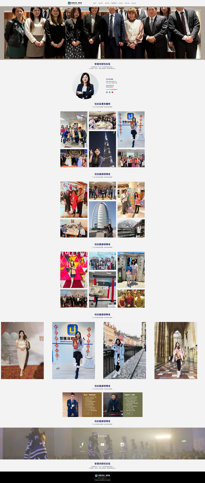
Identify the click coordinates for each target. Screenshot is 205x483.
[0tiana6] (131, 158)
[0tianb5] (73, 228)
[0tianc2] (102, 261)
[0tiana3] (131, 129)
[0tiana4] (102, 149)
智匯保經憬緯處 (102, 480)
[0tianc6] (131, 299)
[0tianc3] (131, 270)
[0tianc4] (102, 289)
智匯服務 (128, 413)
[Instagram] (112, 92)
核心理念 (87, 413)
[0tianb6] (131, 228)
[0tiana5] (73, 158)
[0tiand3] (179, 350)
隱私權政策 (108, 480)
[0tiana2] (102, 120)
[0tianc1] (73, 270)
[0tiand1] (26, 350)
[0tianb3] (131, 200)
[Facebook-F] (107, 92)
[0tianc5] (73, 299)
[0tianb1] (73, 200)
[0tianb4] (102, 219)
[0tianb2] (102, 191)
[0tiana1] (73, 129)
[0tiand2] (128, 350)
